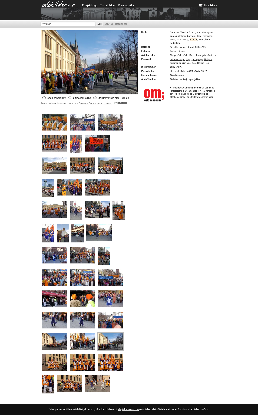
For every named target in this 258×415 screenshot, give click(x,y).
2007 (203, 47)
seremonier (175, 62)
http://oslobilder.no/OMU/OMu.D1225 (188, 71)
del (128, 98)
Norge (173, 55)
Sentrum (211, 55)
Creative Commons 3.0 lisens (95, 103)
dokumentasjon (177, 59)
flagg (188, 59)
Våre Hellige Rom (200, 62)
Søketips (109, 23)
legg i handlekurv (56, 98)
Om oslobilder (107, 5)
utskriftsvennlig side (109, 98)
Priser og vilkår (126, 5)
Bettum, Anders (177, 51)
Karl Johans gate (197, 55)
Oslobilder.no (58, 3)
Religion (208, 59)
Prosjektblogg (89, 5)
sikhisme (186, 62)
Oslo (179, 55)
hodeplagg (198, 59)
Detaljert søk (121, 23)
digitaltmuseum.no (128, 409)
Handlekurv (210, 5)
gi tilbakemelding (81, 98)
